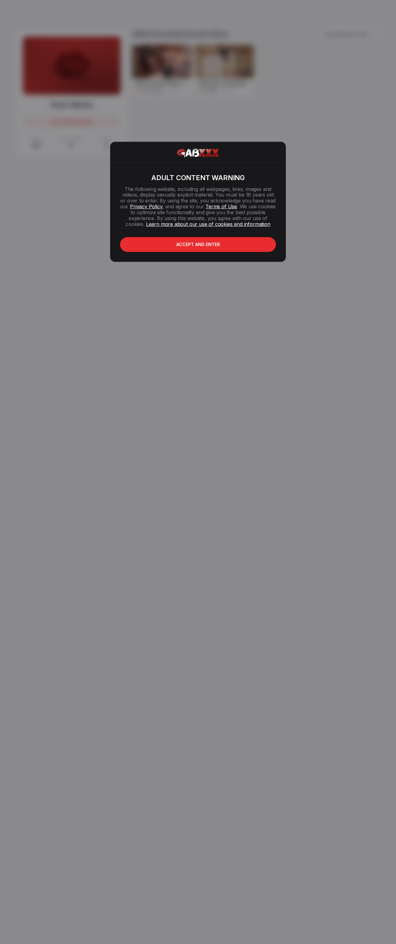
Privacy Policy (146, 206)
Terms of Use (221, 206)
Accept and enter (198, 244)
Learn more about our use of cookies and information (208, 224)
